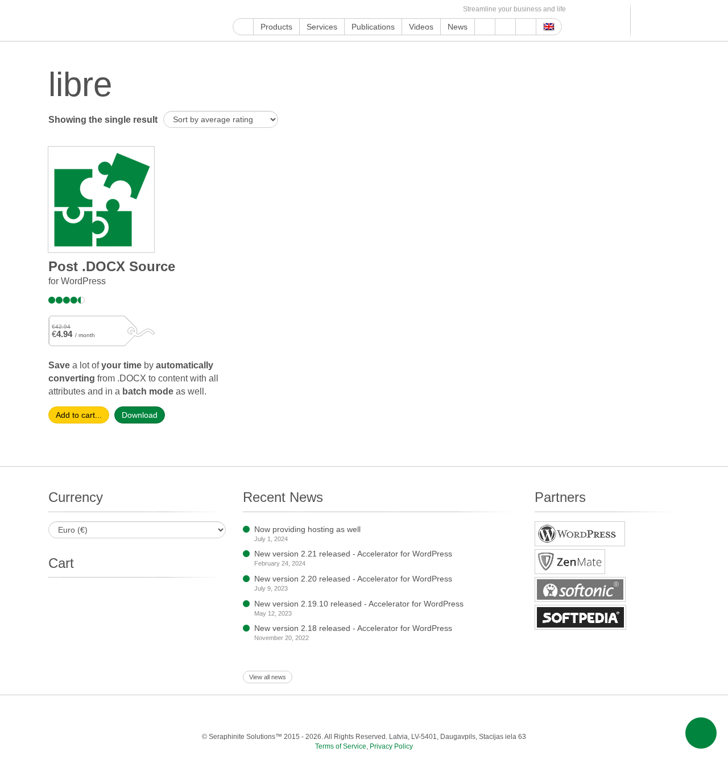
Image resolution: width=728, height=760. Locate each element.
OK (422, 9)
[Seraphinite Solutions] (101, 20)
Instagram (291, 9)
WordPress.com (356, 9)
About (505, 26)
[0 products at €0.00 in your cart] (653, 21)
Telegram (383, 9)
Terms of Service (340, 746)
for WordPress (77, 281)
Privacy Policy (391, 746)
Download (140, 415)
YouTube (252, 9)
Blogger (370, 9)
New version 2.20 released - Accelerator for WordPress (353, 578)
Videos (421, 26)
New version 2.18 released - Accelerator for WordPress (353, 628)
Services (322, 26)
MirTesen (409, 9)
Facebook (265, 9)
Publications (373, 26)
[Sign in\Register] (672, 21)
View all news (267, 677)
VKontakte (396, 9)
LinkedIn (317, 9)
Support (484, 26)
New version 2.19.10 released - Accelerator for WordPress (359, 603)
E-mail (448, 9)
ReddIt (304, 9)
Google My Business (239, 9)
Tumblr (343, 9)
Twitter (278, 9)
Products (276, 26)
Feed (435, 9)
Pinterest (330, 9)
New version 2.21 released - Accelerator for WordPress (353, 553)
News (458, 26)
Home (243, 26)
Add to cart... (79, 415)
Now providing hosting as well (307, 529)
